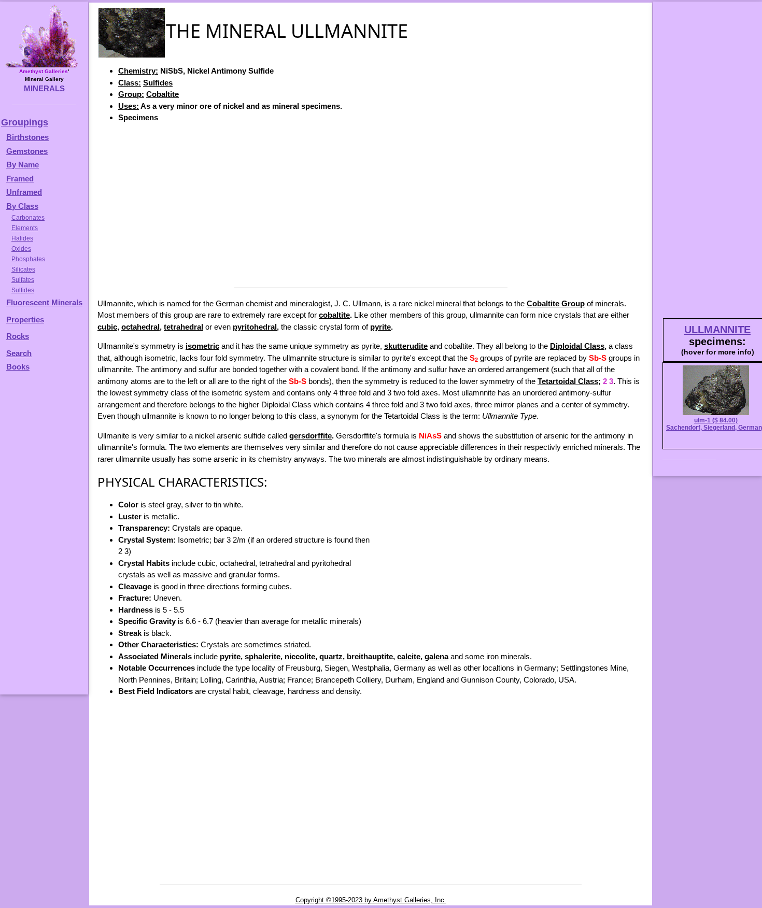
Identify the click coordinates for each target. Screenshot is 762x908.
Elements (24, 228)
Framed (20, 178)
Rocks (17, 336)
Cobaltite (162, 94)
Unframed (24, 192)
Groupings (24, 122)
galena (436, 656)
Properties (25, 319)
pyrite (380, 326)
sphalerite (262, 656)
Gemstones (27, 151)
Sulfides (158, 82)
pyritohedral (255, 326)
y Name (25, 164)
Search (19, 353)
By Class (22, 206)
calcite (408, 656)
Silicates (23, 269)
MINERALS (44, 88)
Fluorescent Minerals (44, 302)
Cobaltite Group (556, 303)
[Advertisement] (370, 204)
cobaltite (334, 314)
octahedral (140, 326)
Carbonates (28, 217)
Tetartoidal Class (568, 381)
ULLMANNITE (717, 329)
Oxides (21, 248)
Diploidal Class (577, 346)
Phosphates (28, 259)
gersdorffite (310, 435)
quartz (331, 656)
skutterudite (406, 346)
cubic (107, 326)
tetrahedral (183, 326)
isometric (202, 346)
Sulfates (22, 279)
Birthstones (27, 137)
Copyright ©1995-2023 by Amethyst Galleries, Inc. (370, 900)
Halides (22, 238)
